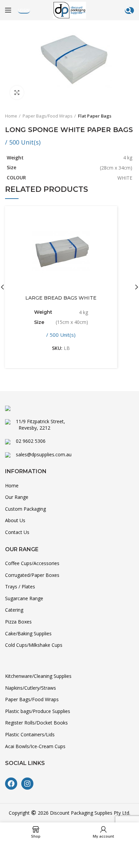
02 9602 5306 (28, 441)
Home (11, 116)
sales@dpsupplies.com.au (41, 454)
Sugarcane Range (24, 598)
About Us (15, 520)
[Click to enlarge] (17, 92)
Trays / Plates (20, 586)
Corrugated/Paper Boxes (32, 575)
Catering (14, 610)
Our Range (16, 497)
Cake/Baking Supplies (28, 633)
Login (24, 9)
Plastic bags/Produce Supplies (37, 711)
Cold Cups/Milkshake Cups (33, 645)
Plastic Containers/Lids (30, 734)
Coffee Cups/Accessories (32, 563)
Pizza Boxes (18, 621)
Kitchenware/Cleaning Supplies (38, 676)
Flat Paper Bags (94, 116)
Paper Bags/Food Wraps (48, 116)
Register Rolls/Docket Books (36, 722)
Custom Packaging (25, 509)
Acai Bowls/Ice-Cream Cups (35, 746)
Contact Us (17, 532)
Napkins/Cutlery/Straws (30, 688)
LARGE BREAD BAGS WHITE (60, 298)
